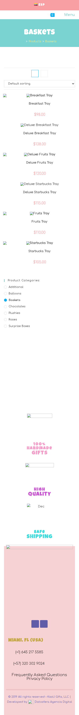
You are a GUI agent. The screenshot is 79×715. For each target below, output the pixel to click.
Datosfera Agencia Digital (53, 701)
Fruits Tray (39, 221)
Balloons (15, 293)
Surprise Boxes (19, 326)
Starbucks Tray (39, 251)
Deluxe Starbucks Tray (39, 192)
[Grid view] (35, 73)
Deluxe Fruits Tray (39, 162)
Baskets (14, 300)
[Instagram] (44, 624)
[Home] (24, 41)
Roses (13, 319)
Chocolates (17, 306)
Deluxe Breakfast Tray (39, 133)
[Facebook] (35, 624)
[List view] (44, 73)
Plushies (14, 313)
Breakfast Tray (39, 103)
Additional (16, 287)
